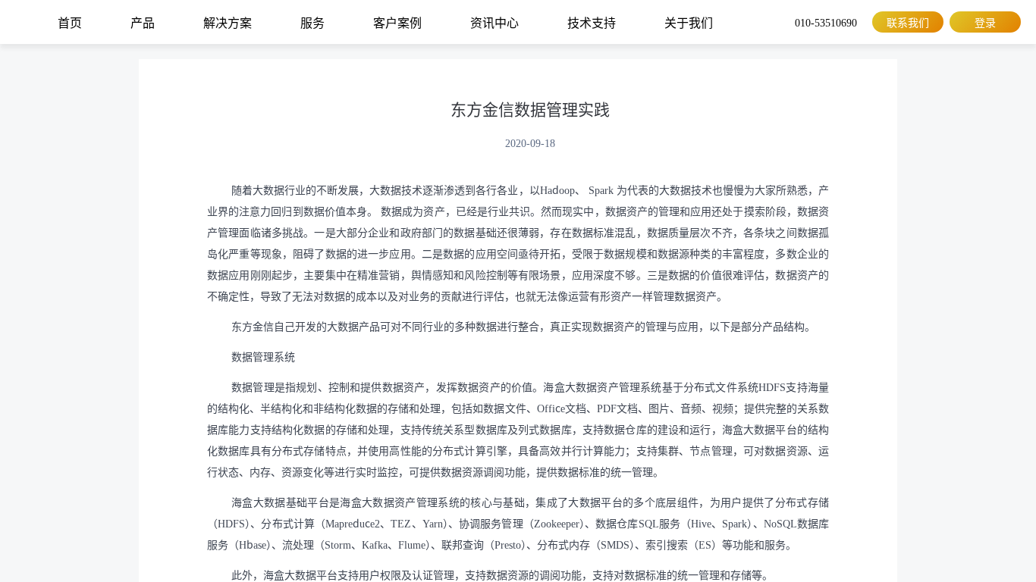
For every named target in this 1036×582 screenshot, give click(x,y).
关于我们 (688, 22)
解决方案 (227, 22)
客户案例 (397, 22)
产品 (142, 22)
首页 (70, 22)
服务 (312, 22)
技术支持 (591, 22)
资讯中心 (494, 22)
